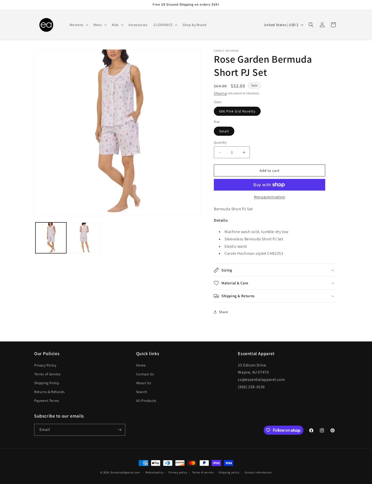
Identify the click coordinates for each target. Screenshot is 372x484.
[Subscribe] (119, 430)
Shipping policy (228, 472)
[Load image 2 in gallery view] (84, 237)
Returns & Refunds (49, 391)
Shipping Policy (46, 383)
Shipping (220, 93)
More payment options (269, 197)
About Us (143, 383)
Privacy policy (178, 472)
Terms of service (202, 472)
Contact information (258, 472)
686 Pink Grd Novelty (237, 111)
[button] (79, 24)
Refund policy (154, 472)
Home (141, 365)
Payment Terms (46, 400)
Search (141, 391)
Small (224, 131)
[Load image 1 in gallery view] (50, 237)
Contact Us (145, 374)
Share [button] (223, 312)
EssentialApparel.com (125, 472)
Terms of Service (47, 374)
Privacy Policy (45, 365)
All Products (146, 400)
